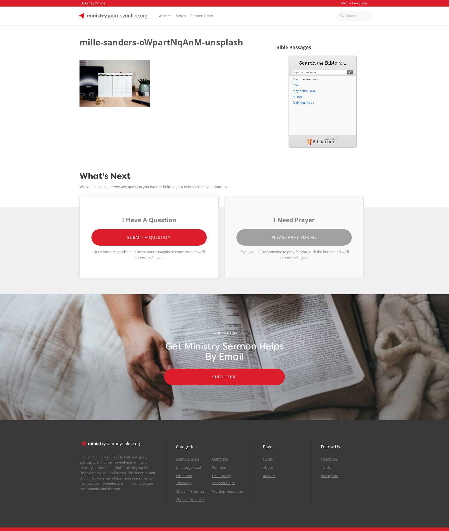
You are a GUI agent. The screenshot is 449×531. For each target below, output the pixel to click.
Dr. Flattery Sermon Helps (223, 479)
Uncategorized (188, 467)
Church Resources (190, 500)
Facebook (329, 459)
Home (268, 459)
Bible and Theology (184, 479)
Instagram (329, 476)
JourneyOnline (93, 3)
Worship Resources (227, 491)
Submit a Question (149, 237)
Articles (165, 16)
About (268, 467)
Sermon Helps (202, 16)
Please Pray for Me (294, 237)
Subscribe (224, 377)
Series (181, 16)
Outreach (220, 459)
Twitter (327, 467)
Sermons (219, 467)
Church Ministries (190, 491)
